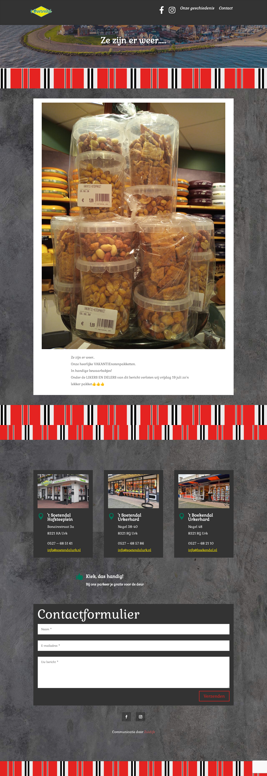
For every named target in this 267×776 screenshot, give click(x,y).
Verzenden (214, 696)
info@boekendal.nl (202, 550)
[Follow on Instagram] (140, 716)
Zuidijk (149, 732)
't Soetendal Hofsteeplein (60, 517)
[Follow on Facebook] (126, 716)
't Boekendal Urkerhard (200, 517)
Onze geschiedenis (197, 8)
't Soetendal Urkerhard (129, 517)
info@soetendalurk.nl (64, 550)
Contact (225, 8)
